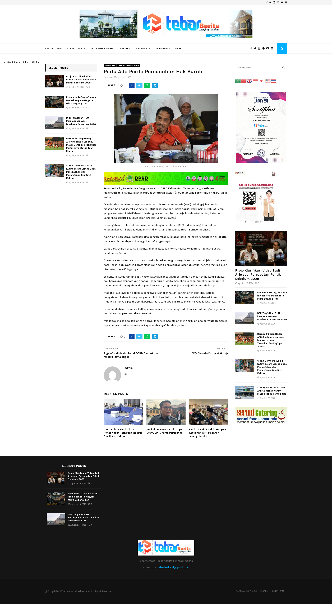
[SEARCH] (283, 67)
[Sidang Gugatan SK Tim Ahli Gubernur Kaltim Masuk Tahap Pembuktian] (244, 392)
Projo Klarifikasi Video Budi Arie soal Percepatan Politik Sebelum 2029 (81, 79)
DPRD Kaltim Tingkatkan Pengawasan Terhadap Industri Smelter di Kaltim (123, 433)
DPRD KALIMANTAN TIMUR (128, 66)
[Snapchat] (273, 48)
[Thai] (273, 80)
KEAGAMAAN (162, 48)
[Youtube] (268, 48)
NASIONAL (141, 48)
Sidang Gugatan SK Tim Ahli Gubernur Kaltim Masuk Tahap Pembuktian (272, 390)
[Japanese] (262, 80)
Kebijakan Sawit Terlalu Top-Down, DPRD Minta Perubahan (164, 431)
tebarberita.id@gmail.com (173, 567)
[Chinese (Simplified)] (244, 80)
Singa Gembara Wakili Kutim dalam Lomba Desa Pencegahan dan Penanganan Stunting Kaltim (81, 172)
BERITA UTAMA (53, 48)
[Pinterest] (264, 48)
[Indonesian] (256, 80)
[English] (250, 80)
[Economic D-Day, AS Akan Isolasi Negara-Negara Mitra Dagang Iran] (54, 102)
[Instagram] (260, 48)
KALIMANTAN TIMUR (101, 48)
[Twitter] (256, 48)
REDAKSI (264, 591)
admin (109, 77)
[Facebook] (252, 48)
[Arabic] (238, 80)
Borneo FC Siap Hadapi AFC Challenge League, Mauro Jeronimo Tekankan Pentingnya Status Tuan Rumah (81, 145)
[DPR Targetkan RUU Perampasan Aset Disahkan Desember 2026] (54, 122)
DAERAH (123, 48)
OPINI (178, 48)
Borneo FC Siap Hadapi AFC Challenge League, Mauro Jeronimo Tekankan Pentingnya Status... (270, 340)
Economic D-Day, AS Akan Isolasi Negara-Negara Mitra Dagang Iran (81, 100)
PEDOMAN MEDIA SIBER (246, 591)
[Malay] (267, 80)
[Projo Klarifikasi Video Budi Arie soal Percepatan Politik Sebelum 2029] (54, 81)
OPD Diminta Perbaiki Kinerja (209, 353)
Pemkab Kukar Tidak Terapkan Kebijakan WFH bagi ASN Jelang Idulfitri (208, 433)
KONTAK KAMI (278, 591)
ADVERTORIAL (74, 48)
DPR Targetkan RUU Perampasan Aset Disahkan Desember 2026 (81, 121)
